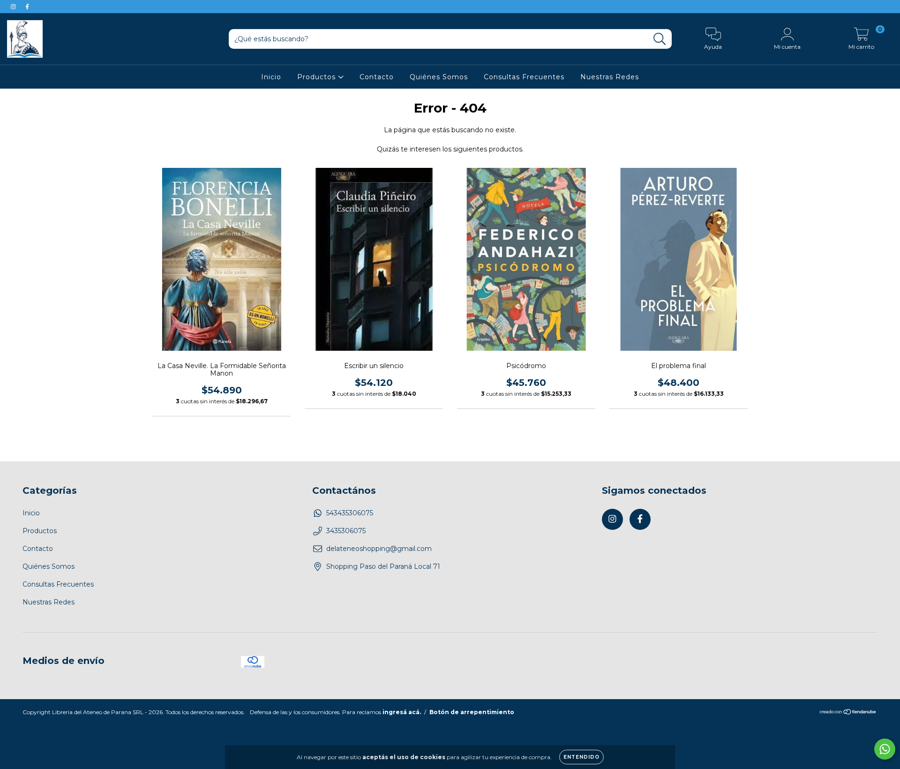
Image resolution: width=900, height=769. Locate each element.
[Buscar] (660, 39)
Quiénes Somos (439, 77)
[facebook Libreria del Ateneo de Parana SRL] (27, 6)
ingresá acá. (401, 712)
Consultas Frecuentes (524, 77)
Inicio (271, 77)
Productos (317, 77)
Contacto (377, 77)
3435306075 (346, 531)
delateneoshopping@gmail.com (379, 548)
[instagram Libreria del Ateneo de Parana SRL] (14, 6)
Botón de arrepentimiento (471, 712)
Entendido (581, 757)
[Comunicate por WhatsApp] (884, 749)
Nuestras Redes (609, 77)
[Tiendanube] (848, 712)
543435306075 (349, 513)
